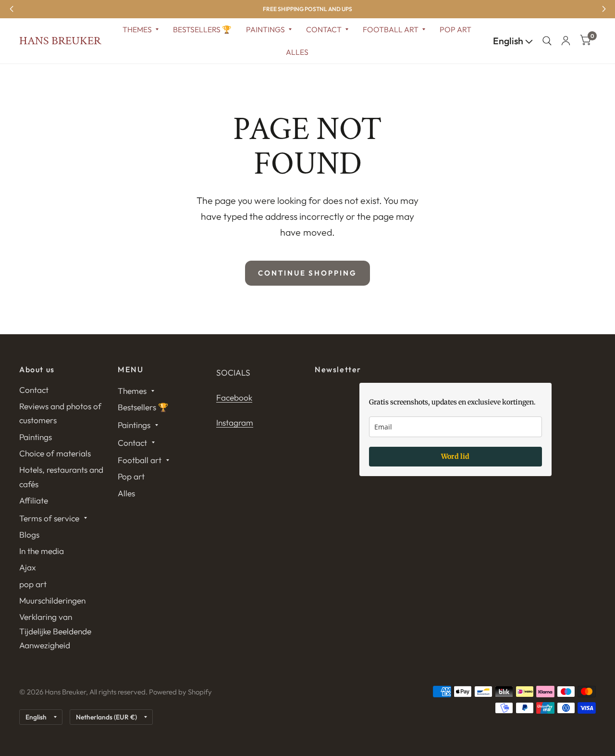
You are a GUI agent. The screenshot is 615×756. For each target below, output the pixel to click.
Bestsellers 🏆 (202, 29)
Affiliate (33, 500)
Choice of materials (55, 453)
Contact (324, 29)
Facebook (234, 397)
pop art (33, 584)
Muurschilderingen (52, 600)
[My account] (565, 40)
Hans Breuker (60, 41)
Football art (390, 29)
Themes (137, 29)
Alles (297, 52)
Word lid (455, 456)
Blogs (29, 534)
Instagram (234, 422)
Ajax (27, 567)
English (509, 41)
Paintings (265, 29)
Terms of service (49, 518)
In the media (41, 551)
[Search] (547, 40)
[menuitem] (140, 29)
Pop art (455, 29)
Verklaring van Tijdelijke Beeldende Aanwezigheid (55, 631)
